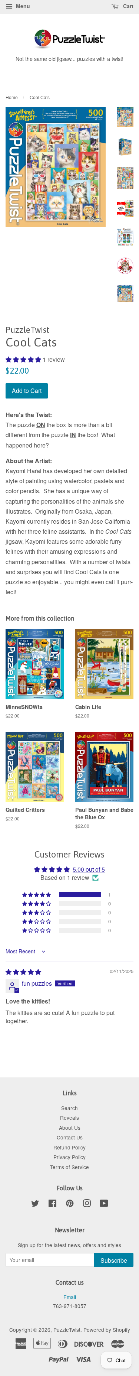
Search (69, 1108)
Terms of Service (69, 1167)
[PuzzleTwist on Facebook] (52, 1204)
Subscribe (113, 1260)
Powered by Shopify (106, 1329)
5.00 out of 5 (89, 869)
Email (69, 1297)
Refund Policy (69, 1147)
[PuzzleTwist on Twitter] (35, 1204)
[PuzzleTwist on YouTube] (104, 1204)
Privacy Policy (69, 1157)
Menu (22, 6)
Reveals (69, 1117)
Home (12, 97)
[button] (24, 359)
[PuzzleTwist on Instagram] (87, 1204)
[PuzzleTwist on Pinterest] (70, 1204)
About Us (69, 1127)
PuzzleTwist (66, 1329)
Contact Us (70, 1137)
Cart (127, 6)
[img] (23, 971)
